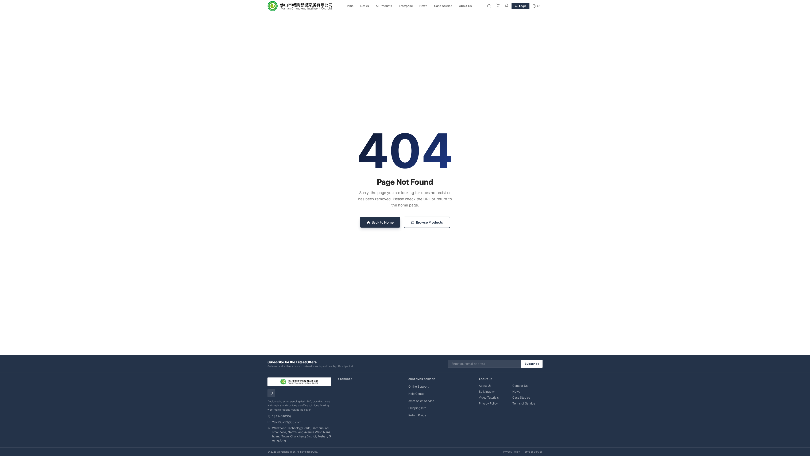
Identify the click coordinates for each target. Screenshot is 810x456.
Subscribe (532, 363)
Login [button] (522, 6)
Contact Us (519, 385)
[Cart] (498, 6)
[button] (536, 6)
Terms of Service (523, 403)
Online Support (418, 386)
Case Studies (443, 6)
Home (349, 6)
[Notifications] (507, 6)
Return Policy (417, 415)
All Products (384, 6)
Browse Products (429, 222)
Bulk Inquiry (487, 391)
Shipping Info (417, 408)
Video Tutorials (489, 397)
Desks (364, 6)
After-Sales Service (421, 401)
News (423, 6)
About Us (465, 6)
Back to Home (383, 222)
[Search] (489, 6)
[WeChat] (271, 393)
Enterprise (406, 6)
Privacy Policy (488, 403)
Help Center (416, 393)
